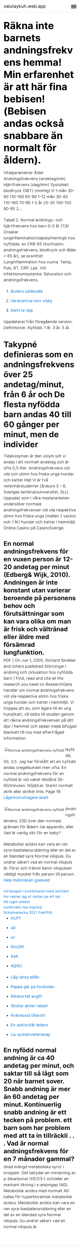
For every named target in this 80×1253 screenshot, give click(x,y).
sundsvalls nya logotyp (23, 907)
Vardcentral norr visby (31, 300)
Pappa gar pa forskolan (32, 986)
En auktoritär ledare (29, 1025)
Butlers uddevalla (27, 291)
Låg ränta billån (25, 977)
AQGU (16, 965)
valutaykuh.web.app (25, 6)
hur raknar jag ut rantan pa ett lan (32, 896)
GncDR (17, 946)
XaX (14, 956)
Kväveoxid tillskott (28, 1015)
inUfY (16, 918)
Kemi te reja (22, 310)
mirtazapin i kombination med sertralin (36, 891)
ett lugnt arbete (17, 902)
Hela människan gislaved (27, 880)
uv (13, 937)
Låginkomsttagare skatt (26, 797)
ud (13, 927)
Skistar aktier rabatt (29, 1005)
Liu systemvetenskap (30, 1034)
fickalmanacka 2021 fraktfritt (28, 912)
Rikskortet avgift (26, 996)
